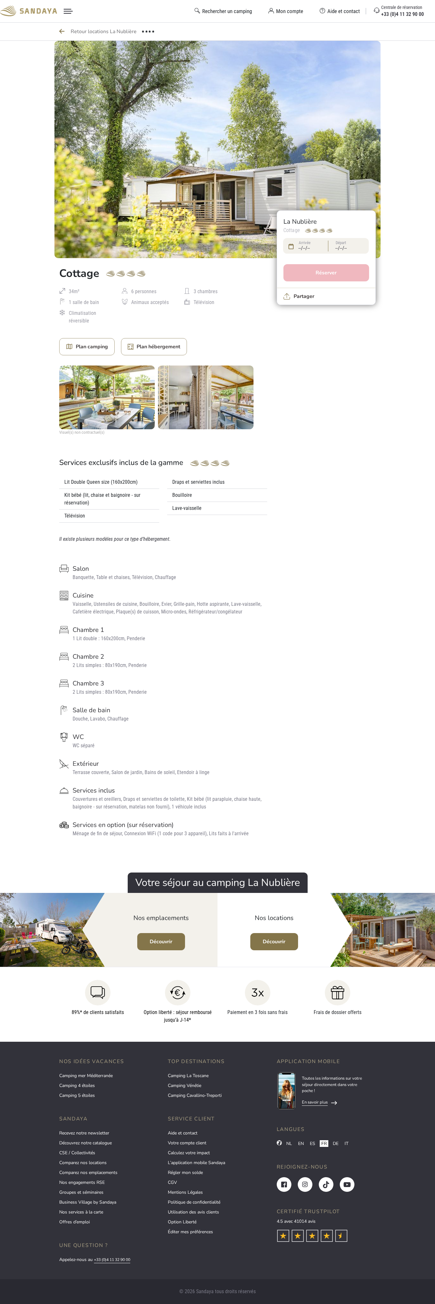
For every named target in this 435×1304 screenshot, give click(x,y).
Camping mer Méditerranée (86, 1076)
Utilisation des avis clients (193, 1212)
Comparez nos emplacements (88, 1173)
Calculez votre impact (189, 1153)
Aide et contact (182, 1133)
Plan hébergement (158, 346)
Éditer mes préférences (190, 1232)
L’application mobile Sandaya (196, 1163)
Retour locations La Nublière (104, 31)
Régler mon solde (185, 1173)
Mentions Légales (185, 1192)
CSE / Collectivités (77, 1153)
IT (346, 1144)
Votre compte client (187, 1143)
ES (312, 1144)
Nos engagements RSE (82, 1182)
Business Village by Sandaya (87, 1202)
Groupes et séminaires (81, 1192)
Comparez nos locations (83, 1163)
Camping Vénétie (184, 1086)
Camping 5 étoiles (77, 1095)
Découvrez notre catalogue (85, 1143)
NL (289, 1144)
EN (301, 1144)
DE (336, 1144)
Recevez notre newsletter (84, 1133)
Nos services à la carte (81, 1212)
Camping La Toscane (188, 1076)
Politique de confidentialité (194, 1202)
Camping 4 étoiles (77, 1086)
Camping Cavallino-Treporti (195, 1095)
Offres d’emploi (74, 1222)
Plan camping (92, 346)
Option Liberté (182, 1222)
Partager (304, 296)
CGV (172, 1182)
